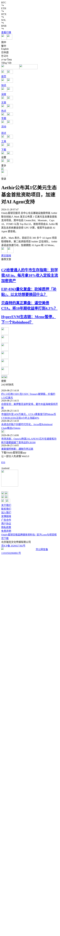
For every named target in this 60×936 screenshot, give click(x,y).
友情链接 (6, 516)
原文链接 (6, 255)
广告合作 (6, 520)
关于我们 (6, 505)
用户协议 (6, 523)
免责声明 (6, 531)
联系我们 (6, 509)
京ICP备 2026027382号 (13, 545)
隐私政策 (6, 527)
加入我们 (6, 512)
